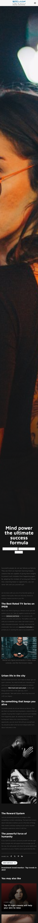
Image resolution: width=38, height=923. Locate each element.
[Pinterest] (18, 856)
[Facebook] (11, 856)
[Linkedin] (22, 856)
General (19, 552)
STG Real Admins (10, 549)
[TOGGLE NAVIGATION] (30, 3)
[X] (14, 856)
